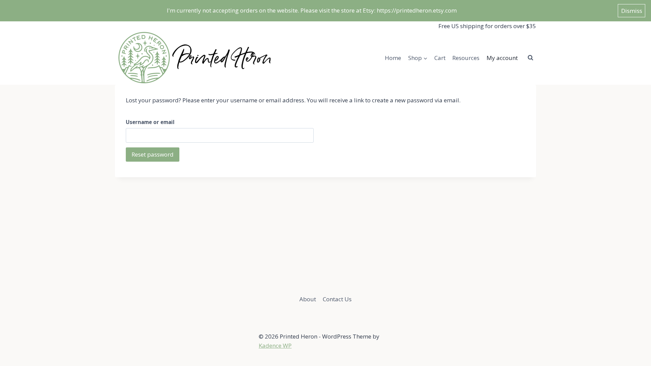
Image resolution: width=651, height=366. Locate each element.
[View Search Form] (530, 57)
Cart (440, 58)
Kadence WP (275, 345)
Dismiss (631, 11)
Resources (465, 58)
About (307, 299)
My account (502, 58)
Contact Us (337, 299)
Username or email (150, 122)
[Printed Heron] (194, 57)
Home (393, 58)
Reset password (153, 154)
